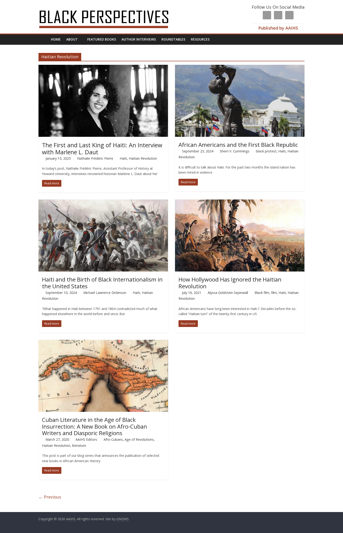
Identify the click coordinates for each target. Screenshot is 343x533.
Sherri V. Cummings (234, 151)
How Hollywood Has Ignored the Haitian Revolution (229, 282)
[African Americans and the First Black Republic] (239, 67)
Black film (262, 292)
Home (56, 39)
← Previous (49, 497)
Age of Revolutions (139, 439)
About (72, 39)
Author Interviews (139, 39)
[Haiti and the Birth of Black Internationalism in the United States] (103, 202)
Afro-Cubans (113, 439)
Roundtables (173, 39)
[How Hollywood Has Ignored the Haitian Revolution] (239, 202)
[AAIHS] (110, 7)
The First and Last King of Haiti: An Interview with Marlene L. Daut (102, 148)
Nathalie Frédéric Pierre (95, 158)
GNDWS (122, 519)
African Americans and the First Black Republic (238, 144)
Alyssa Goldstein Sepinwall (228, 292)
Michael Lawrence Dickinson (104, 292)
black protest (266, 151)
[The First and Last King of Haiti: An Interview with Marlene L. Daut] (103, 67)
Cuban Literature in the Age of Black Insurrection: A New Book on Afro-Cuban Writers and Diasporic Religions (94, 426)
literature (79, 445)
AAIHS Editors (86, 439)
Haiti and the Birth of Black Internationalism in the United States (102, 282)
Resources (200, 39)
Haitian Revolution (143, 158)
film (274, 292)
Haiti (123, 158)
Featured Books (101, 39)
